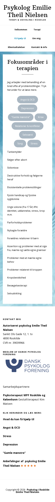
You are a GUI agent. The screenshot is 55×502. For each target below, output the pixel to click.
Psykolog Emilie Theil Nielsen (27, 11)
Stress (34, 143)
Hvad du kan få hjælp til (18, 419)
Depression (27, 108)
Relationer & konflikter (27, 126)
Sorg (20, 143)
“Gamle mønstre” (20, 117)
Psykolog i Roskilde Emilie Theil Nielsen (32, 491)
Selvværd (28, 134)
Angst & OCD (27, 99)
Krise (41, 117)
